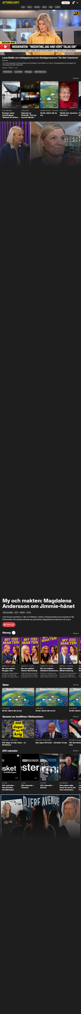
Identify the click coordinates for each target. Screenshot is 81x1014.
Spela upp (10, 625)
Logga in (66, 3)
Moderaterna (8, 72)
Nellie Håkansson (40, 72)
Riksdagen (28, 72)
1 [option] (13, 633)
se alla (76, 78)
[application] (40, 32)
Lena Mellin (18, 72)
